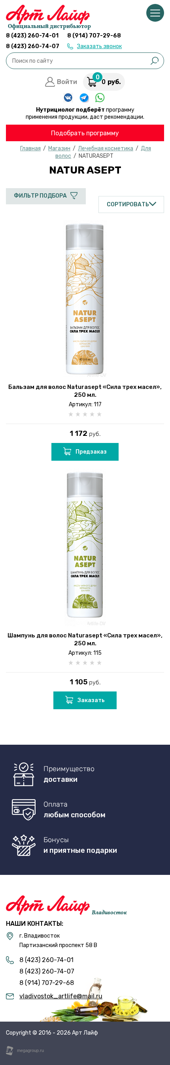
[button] (94, 46)
